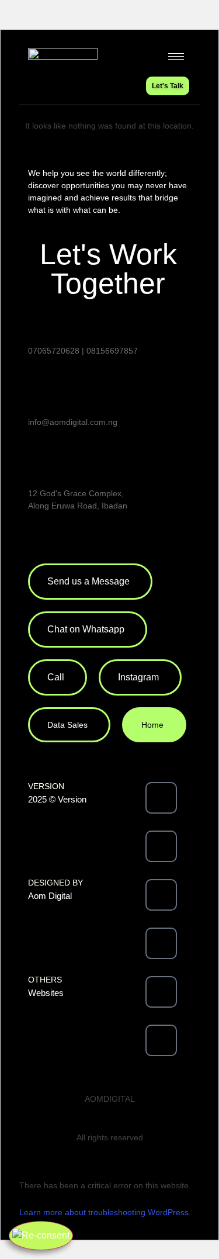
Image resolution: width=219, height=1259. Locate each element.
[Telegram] (161, 1040)
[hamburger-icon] (176, 56)
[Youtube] (161, 943)
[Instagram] (161, 895)
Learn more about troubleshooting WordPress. (105, 1212)
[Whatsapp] (161, 992)
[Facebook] (161, 798)
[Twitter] (161, 846)
